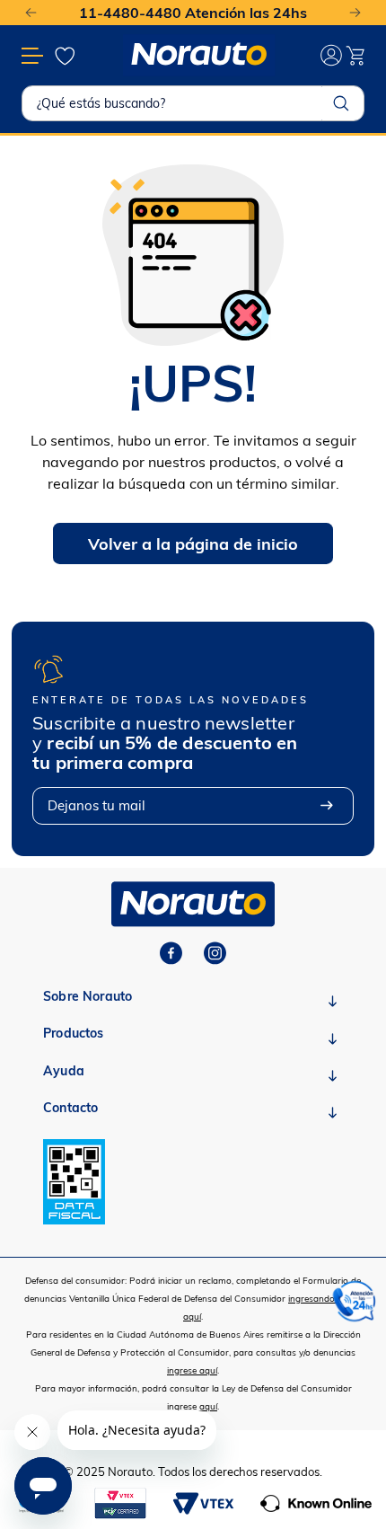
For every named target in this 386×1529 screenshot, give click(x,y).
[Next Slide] (355, 13)
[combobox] (193, 103)
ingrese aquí (192, 1370)
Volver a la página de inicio (193, 544)
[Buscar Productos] (341, 103)
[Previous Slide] (31, 13)
